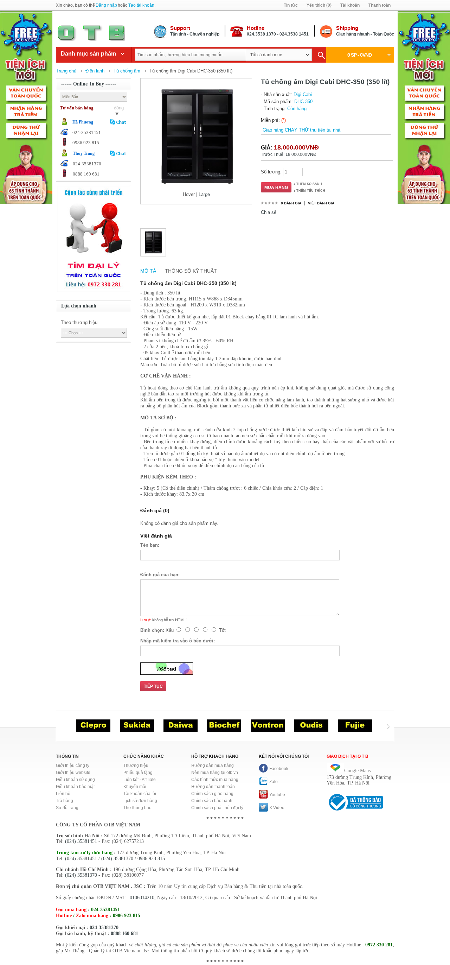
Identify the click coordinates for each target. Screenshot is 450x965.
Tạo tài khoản (141, 5)
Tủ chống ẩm (127, 71)
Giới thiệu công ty (72, 765)
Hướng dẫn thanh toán (213, 786)
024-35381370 (104, 927)
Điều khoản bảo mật (75, 786)
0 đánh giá (291, 203)
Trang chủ (66, 71)
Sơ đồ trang (67, 807)
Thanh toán (379, 5)
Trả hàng (64, 800)
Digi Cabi (303, 94)
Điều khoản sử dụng (75, 779)
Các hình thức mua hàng (214, 779)
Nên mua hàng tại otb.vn (214, 772)
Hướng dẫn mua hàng (212, 765)
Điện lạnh (94, 71)
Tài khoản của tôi (139, 793)
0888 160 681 (124, 933)
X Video (276, 807)
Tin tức (291, 5)
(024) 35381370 (117, 858)
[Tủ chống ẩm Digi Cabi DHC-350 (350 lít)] (153, 243)
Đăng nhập (106, 5)
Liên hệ (63, 793)
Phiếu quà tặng (138, 772)
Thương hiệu (135, 765)
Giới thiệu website (73, 772)
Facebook (278, 768)
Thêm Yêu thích (310, 190)
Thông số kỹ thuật (191, 271)
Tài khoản (350, 5)
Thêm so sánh (309, 184)
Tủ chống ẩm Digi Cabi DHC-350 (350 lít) (190, 71)
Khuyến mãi (134, 786)
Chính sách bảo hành (211, 800)
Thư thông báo (137, 807)
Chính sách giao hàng (212, 793)
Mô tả (148, 271)
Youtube (277, 794)
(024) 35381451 (81, 841)
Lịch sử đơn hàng (140, 800)
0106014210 (142, 897)
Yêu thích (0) (319, 5)
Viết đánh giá (321, 203)
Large (204, 194)
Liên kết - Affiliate (139, 779)
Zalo (273, 781)
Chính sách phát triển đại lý (217, 807)
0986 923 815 (151, 858)
